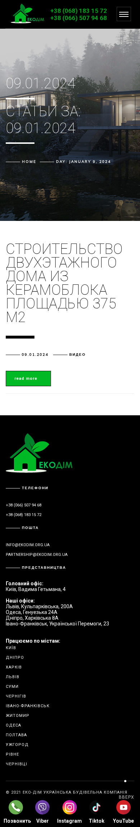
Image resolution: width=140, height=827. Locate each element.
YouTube (123, 821)
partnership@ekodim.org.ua (36, 554)
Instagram (69, 821)
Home (29, 161)
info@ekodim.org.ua (28, 545)
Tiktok (96, 821)
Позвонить (16, 821)
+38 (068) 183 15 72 (78, 10)
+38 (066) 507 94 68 (78, 18)
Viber (42, 821)
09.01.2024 (35, 354)
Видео (77, 354)
